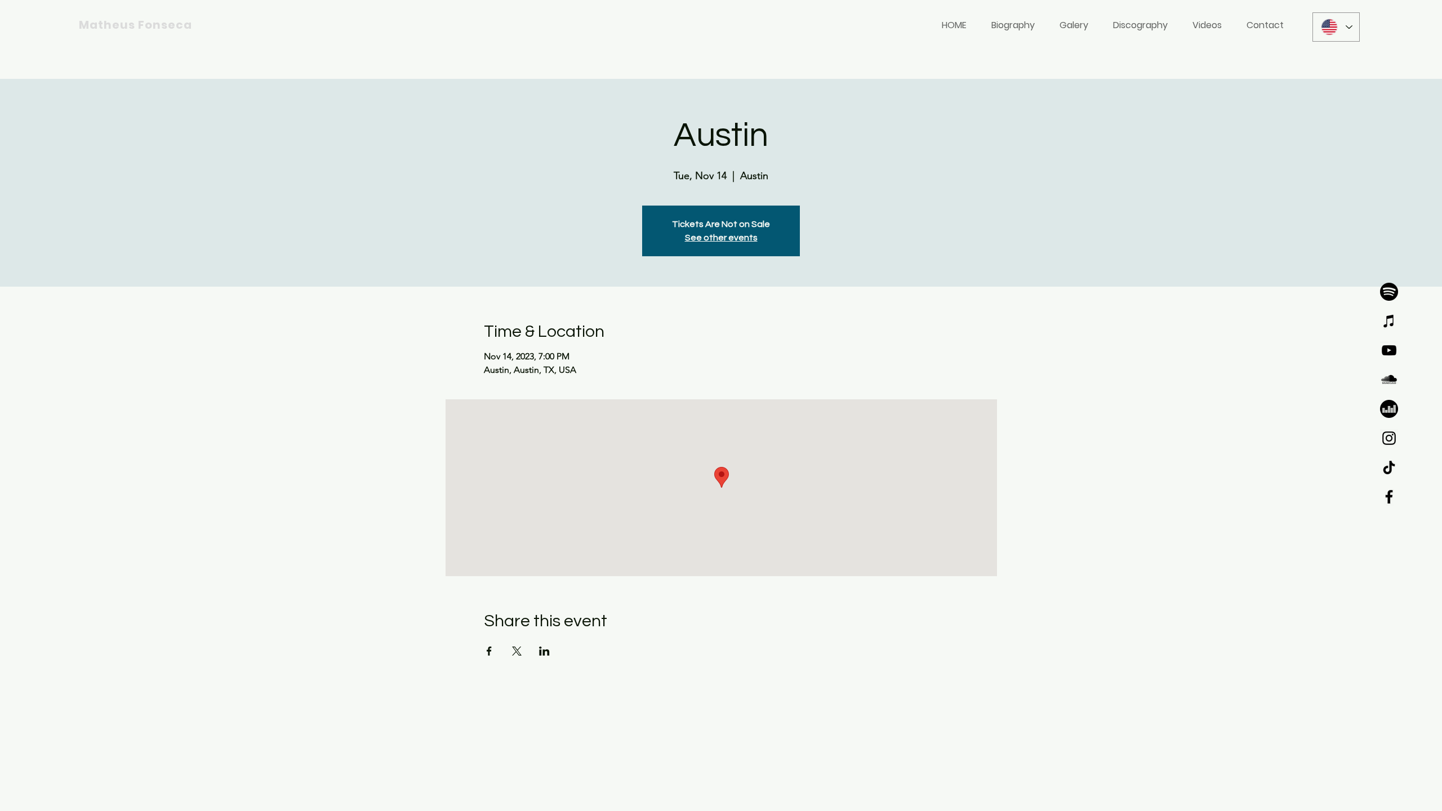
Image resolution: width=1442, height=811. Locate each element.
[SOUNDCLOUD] (1389, 380)
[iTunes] (1389, 321)
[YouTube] (1389, 350)
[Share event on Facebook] (489, 651)
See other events (721, 237)
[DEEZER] (1389, 409)
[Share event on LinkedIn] (544, 651)
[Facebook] (1389, 497)
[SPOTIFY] (1389, 292)
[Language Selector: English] (1336, 27)
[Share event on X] (516, 651)
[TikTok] (1389, 467)
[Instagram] (1389, 438)
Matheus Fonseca (135, 25)
